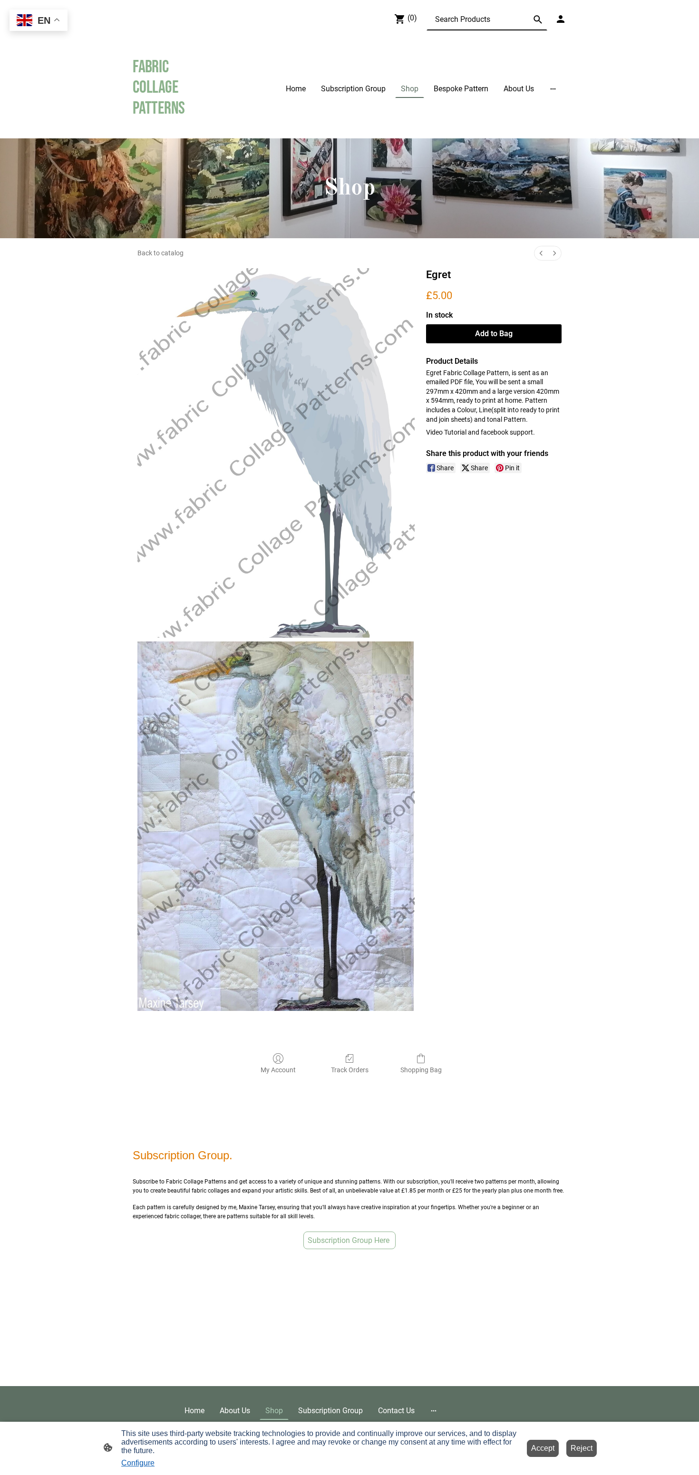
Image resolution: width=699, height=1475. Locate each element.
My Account (278, 1070)
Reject (581, 1448)
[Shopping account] (560, 19)
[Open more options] (553, 88)
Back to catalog (160, 253)
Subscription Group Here (349, 1240)
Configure (138, 1463)
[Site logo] (166, 127)
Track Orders (350, 1070)
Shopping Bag (421, 1070)
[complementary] (39, 21)
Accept (542, 1448)
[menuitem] (541, 253)
